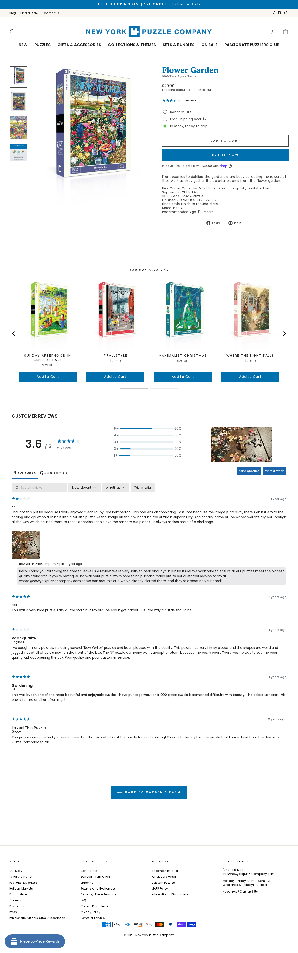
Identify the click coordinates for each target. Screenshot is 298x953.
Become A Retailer (165, 871)
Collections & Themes (132, 45)
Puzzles (42, 45)
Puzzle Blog (17, 906)
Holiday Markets (21, 888)
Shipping (168, 89)
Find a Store (29, 13)
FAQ (83, 900)
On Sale (209, 45)
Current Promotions (94, 906)
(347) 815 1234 (233, 870)
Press (13, 912)
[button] (147, 429)
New (23, 45)
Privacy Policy (91, 912)
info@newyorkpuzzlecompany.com (248, 874)
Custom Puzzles (163, 883)
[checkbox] (143, 487)
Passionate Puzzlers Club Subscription (37, 918)
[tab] (53, 473)
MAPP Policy (160, 888)
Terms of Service (93, 918)
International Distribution (170, 894)
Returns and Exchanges (98, 888)
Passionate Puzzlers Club (252, 45)
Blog (12, 13)
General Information (95, 877)
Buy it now (225, 154)
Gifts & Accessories (79, 45)
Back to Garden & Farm (152, 792)
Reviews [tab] (25, 472)
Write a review (274, 471)
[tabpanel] (149, 618)
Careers (15, 900)
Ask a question (249, 471)
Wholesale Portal (164, 877)
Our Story (15, 871)
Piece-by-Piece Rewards (99, 894)
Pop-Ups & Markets (23, 883)
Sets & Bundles (178, 45)
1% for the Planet (20, 877)
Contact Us (51, 13)
